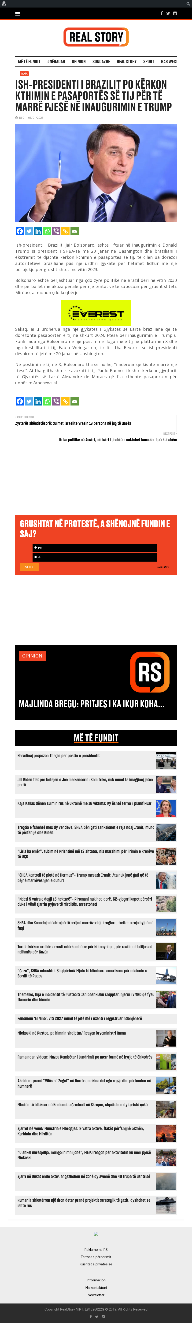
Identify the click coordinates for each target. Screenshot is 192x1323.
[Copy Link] (65, 231)
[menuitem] (4, 4)
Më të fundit (29, 61)
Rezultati (163, 567)
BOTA (24, 73)
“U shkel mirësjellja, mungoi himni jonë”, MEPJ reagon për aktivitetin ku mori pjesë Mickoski (84, 1155)
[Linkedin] (38, 231)
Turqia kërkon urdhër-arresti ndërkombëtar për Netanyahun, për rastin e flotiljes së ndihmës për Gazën (85, 949)
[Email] (74, 231)
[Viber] (56, 231)
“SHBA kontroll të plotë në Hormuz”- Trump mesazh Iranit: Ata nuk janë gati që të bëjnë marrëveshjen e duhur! (83, 878)
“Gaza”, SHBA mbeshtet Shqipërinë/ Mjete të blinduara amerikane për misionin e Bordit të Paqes (82, 973)
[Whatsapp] (47, 231)
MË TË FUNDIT (96, 738)
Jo (39, 557)
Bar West (169, 61)
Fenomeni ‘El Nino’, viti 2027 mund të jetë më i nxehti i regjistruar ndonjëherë (80, 1018)
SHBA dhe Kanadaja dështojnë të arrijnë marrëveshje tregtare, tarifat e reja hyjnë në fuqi (85, 925)
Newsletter (96, 1295)
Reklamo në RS (96, 1250)
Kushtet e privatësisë (96, 1264)
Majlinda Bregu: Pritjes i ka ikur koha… (91, 704)
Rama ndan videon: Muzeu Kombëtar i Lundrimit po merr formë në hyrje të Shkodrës (85, 1057)
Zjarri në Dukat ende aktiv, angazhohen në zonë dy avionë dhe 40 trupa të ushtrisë (84, 1176)
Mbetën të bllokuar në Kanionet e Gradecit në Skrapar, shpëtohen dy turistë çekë (83, 1105)
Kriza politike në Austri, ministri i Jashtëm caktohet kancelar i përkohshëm (118, 440)
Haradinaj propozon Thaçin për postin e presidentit (59, 756)
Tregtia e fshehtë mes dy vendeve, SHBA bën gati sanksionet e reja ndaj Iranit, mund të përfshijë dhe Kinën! (86, 830)
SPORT (148, 61)
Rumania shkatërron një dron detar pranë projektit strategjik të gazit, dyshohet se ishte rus (84, 1203)
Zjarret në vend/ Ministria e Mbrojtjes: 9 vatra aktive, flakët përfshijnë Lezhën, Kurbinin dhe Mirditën (81, 1131)
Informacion (96, 1280)
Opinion (79, 61)
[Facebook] (20, 231)
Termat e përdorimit (96, 1257)
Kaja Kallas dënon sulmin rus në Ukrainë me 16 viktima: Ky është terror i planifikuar (84, 803)
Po (39, 547)
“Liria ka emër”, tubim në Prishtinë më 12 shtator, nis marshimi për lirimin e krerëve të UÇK (86, 854)
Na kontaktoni (96, 1288)
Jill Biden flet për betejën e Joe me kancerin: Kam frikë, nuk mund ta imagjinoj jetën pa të (85, 782)
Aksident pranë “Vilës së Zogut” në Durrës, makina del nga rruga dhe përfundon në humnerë (84, 1083)
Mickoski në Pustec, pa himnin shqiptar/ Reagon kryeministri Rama (72, 1033)
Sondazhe (101, 61)
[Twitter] (29, 231)
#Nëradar (56, 61)
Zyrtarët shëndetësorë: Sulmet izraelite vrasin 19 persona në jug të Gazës (73, 423)
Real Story (127, 61)
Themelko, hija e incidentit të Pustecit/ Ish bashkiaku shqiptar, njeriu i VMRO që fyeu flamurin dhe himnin (86, 997)
